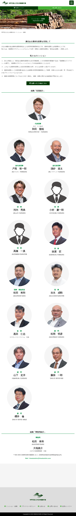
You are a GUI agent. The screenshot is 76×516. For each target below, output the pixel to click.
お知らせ (42, 506)
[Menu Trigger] (71, 2)
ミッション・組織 (11, 506)
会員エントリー (67, 506)
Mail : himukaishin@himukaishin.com (38, 458)
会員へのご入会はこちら (39, 83)
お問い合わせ (53, 506)
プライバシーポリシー (28, 506)
